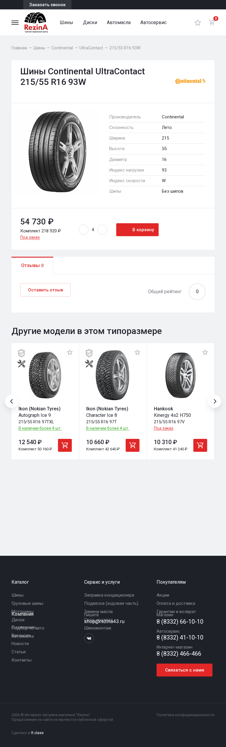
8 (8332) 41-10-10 (180, 637)
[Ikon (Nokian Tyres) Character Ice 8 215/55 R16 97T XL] (112, 375)
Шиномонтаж (97, 628)
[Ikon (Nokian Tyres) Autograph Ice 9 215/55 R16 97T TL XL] (45, 375)
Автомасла (119, 22)
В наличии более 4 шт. (40, 428)
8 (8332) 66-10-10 (180, 621)
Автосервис (153, 22)
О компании (23, 627)
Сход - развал (98, 619)
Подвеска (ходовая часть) (111, 603)
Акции (163, 595)
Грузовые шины (27, 603)
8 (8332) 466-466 (179, 653)
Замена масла (98, 611)
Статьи (18, 651)
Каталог (20, 582)
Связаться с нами (184, 670)
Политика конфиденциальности (185, 715)
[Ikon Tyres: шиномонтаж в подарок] (21, 364)
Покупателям (171, 582)
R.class (37, 733)
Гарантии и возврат (176, 611)
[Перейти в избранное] (197, 22)
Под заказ (30, 237)
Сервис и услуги (102, 582)
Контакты (21, 660)
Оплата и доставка (176, 603)
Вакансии (21, 635)
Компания (22, 614)
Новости (20, 643)
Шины (66, 22)
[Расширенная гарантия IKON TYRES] (21, 353)
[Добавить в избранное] (70, 352)
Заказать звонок (47, 4)
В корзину (143, 229)
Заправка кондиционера (109, 595)
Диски (90, 22)
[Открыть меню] (15, 23)
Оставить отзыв (45, 290)
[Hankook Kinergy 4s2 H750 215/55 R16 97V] (180, 375)
